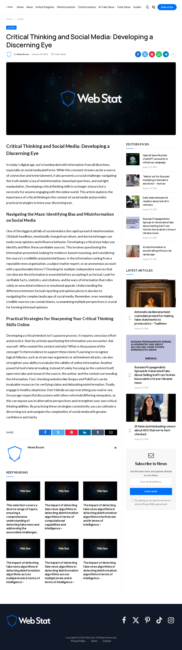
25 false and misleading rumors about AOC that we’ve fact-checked (155, 430)
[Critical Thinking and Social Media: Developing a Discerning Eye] (91, 98)
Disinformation (87, 7)
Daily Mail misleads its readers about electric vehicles (156, 201)
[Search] (153, 7)
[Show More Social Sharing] (173, 54)
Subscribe (167, 7)
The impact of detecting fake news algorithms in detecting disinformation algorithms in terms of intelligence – (100, 570)
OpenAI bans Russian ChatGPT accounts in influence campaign (155, 159)
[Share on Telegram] (166, 54)
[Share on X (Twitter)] (145, 54)
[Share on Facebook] (138, 54)
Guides (137, 7)
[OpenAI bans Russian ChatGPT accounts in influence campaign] (133, 159)
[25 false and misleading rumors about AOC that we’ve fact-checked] (151, 408)
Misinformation (66, 7)
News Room (23, 54)
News (29, 7)
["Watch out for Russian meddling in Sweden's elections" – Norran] (133, 180)
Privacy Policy (149, 504)
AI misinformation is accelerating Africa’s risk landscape (157, 250)
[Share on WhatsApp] (159, 54)
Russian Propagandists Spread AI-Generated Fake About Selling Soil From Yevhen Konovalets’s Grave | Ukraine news (159, 226)
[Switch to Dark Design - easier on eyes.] (147, 7)
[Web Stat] (9, 7)
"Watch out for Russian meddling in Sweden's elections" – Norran (156, 180)
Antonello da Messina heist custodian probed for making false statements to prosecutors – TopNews (153, 317)
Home (20, 7)
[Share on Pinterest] (152, 54)
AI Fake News (106, 7)
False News (124, 7)
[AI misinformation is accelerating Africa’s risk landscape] (133, 251)
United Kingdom (44, 7)
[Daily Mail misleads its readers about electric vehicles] (133, 202)
